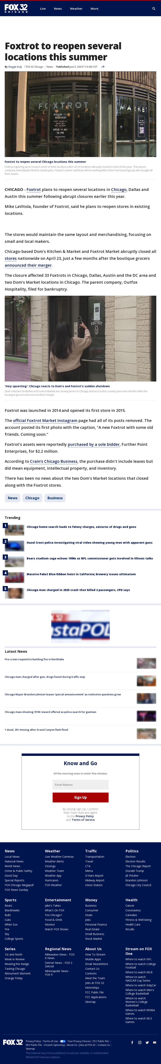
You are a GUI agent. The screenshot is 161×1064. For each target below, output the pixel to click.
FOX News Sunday (16, 890)
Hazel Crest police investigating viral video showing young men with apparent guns (90, 542)
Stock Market (93, 939)
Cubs (8, 920)
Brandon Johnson (136, 880)
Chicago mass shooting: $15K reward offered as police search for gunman (50, 712)
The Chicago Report (138, 866)
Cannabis (131, 915)
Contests (91, 973)
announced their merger (28, 265)
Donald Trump (134, 871)
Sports (10, 900)
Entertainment (58, 900)
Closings (50, 866)
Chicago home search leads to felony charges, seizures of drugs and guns (81, 527)
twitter (147, 1042)
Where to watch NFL (138, 959)
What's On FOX (54, 910)
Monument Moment (18, 973)
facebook (132, 1042)
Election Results (135, 861)
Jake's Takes (53, 905)
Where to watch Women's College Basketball (136, 1001)
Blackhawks (12, 910)
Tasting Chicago (15, 969)
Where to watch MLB (139, 972)
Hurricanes (52, 880)
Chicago (118, 189)
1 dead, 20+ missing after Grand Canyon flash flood (36, 729)
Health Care (132, 924)
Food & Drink (53, 920)
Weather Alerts (54, 861)
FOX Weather (53, 885)
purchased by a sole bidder (94, 444)
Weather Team (54, 871)
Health (131, 900)
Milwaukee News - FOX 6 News (59, 956)
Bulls (8, 915)
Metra (89, 871)
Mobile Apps (93, 959)
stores (11, 258)
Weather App (53, 875)
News (50, 66)
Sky (7, 934)
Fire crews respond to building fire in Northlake (34, 659)
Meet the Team (95, 978)
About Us (93, 948)
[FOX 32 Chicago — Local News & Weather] (18, 8)
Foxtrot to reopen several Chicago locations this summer (45, 162)
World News (12, 866)
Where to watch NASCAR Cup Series (137, 978)
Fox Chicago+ (53, 915)
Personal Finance (96, 924)
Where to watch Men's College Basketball (139, 991)
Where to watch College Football (140, 965)
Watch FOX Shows (56, 929)
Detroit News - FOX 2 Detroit (58, 964)
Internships (92, 987)
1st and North (13, 954)
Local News (12, 856)
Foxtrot (34, 189)
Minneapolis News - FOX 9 (57, 972)
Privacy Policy (85, 816)
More (94, 8)
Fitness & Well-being (138, 920)
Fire (7, 929)
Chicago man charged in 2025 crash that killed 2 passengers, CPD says (78, 590)
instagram (140, 1042)
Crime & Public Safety (18, 871)
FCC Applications (95, 997)
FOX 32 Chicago (34, 66)
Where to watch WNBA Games (140, 1011)
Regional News (58, 948)
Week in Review (15, 959)
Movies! (50, 924)
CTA (88, 866)
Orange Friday (14, 978)
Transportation (94, 856)
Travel (89, 861)
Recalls (129, 929)
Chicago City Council (138, 885)
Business (55, 498)
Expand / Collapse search (154, 9)
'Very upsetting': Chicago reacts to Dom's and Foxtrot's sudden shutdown (57, 386)
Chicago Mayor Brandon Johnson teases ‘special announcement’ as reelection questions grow (63, 694)
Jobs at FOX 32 (94, 983)
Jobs (88, 920)
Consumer (91, 910)
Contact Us (92, 969)
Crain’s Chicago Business (53, 461)
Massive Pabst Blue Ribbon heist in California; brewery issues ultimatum (81, 574)
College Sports (14, 939)
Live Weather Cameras (59, 856)
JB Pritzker (132, 875)
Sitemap (90, 1002)
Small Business (94, 934)
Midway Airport (94, 880)
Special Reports (14, 880)
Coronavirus (133, 910)
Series (10, 948)
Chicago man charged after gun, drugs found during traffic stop (45, 677)
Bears (8, 905)
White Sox (11, 924)
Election (130, 856)
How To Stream (95, 954)
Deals (88, 915)
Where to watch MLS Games (138, 1020)
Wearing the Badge (17, 964)
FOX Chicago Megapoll (19, 885)
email (155, 1042)
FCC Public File (94, 992)
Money (91, 900)
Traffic (91, 851)
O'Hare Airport (94, 875)
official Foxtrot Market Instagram (45, 420)
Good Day (11, 875)
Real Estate (92, 929)
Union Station (93, 885)
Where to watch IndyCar (140, 985)
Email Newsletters (96, 964)
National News (14, 861)
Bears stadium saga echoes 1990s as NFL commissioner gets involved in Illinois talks (90, 558)
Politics (131, 851)
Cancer (129, 905)
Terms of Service (83, 820)
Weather (52, 851)
